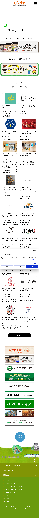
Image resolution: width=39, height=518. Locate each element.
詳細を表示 (34, 263)
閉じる (32, 266)
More (19, 335)
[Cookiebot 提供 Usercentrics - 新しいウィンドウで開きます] (33, 250)
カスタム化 (19, 266)
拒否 (7, 266)
